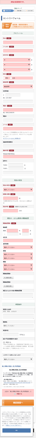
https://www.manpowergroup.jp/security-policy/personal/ (17, 382)
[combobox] (18, 326)
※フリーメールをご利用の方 (12, 138)
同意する (19, 394)
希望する (8, 342)
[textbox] (18, 325)
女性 (13, 78)
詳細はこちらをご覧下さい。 (14, 425)
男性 (6, 78)
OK (16, 430)
